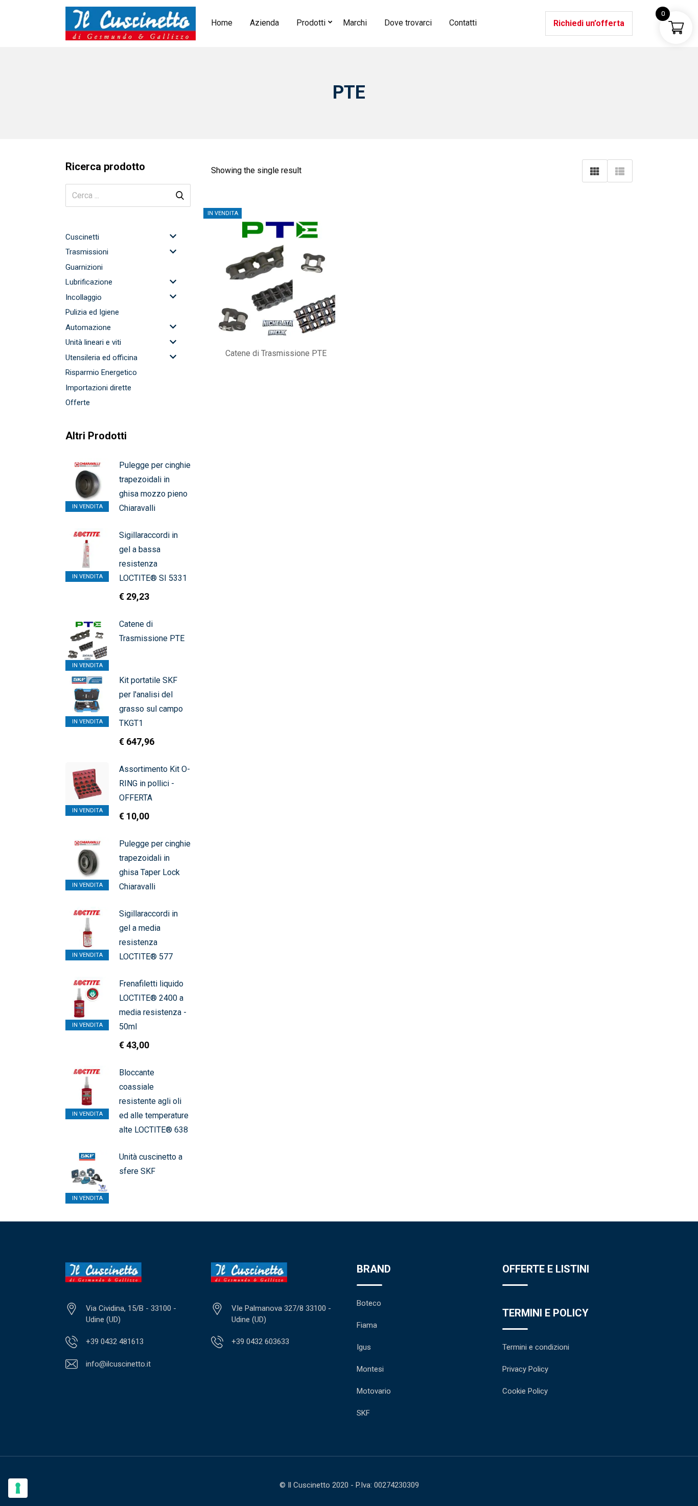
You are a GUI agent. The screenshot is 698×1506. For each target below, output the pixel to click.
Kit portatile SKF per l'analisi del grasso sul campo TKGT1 (151, 701)
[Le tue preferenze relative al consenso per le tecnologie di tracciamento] (18, 1488)
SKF (363, 1413)
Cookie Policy (525, 1391)
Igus (364, 1347)
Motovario (374, 1391)
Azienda (264, 23)
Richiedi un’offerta (588, 23)
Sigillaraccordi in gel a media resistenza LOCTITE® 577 (148, 935)
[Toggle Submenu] (173, 236)
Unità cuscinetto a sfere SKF (150, 1164)
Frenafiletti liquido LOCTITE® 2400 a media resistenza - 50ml (153, 1005)
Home (221, 23)
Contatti (463, 23)
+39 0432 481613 (115, 1341)
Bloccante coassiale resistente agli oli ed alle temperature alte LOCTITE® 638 (154, 1101)
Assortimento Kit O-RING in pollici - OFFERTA (154, 783)
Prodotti (310, 23)
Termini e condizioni (535, 1347)
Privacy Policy (525, 1369)
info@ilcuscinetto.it (118, 1364)
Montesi (370, 1369)
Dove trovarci (408, 23)
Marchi (355, 23)
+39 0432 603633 (260, 1341)
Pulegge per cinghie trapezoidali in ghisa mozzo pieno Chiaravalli (155, 486)
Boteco (369, 1303)
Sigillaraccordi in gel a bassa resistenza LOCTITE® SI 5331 (153, 556)
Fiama (367, 1325)
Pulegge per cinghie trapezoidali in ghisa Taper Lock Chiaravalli (155, 865)
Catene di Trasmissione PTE (151, 631)
